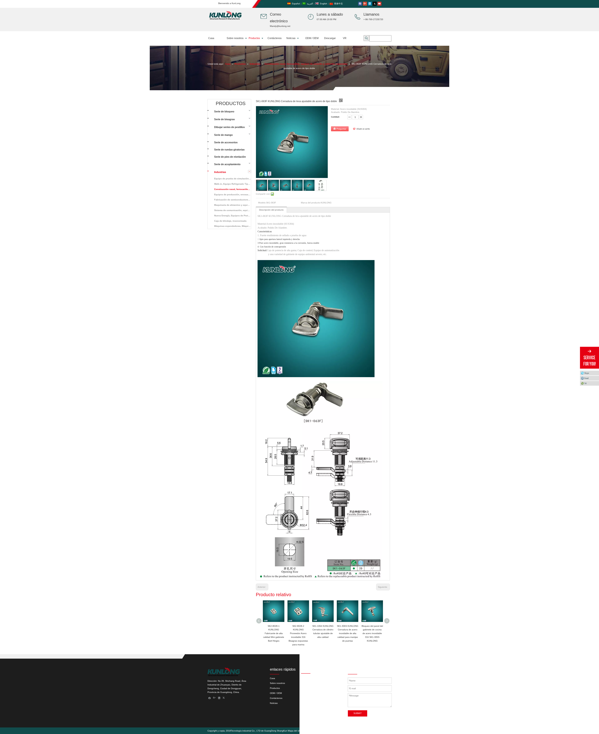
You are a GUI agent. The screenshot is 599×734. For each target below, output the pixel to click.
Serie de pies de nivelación (230, 156)
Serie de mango (223, 135)
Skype (586, 373)
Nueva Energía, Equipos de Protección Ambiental (234, 215)
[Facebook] (360, 4)
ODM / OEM (276, 693)
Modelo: (262, 202)
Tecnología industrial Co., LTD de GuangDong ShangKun (259, 730)
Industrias (220, 172)
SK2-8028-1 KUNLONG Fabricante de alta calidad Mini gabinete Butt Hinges (273, 633)
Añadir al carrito (363, 129)
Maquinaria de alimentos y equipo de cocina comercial (234, 205)
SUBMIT (357, 713)
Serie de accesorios (226, 142)
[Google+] (365, 4)
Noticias (274, 703)
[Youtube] (379, 4)
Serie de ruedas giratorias (229, 149)
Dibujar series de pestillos (229, 127)
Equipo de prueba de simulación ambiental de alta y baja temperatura (234, 178)
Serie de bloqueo (224, 111)
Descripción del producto (271, 210)
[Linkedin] (370, 4)
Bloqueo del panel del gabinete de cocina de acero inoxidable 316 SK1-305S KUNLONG (372, 633)
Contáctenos (276, 698)
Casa (272, 678)
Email (586, 378)
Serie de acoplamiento (227, 164)
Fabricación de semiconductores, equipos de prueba (234, 199)
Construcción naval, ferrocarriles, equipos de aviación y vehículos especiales (234, 189)
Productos (275, 688)
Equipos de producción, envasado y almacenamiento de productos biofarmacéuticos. (234, 194)
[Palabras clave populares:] (366, 38)
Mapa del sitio (295, 730)
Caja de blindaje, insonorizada (230, 221)
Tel (585, 383)
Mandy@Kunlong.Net (331, 704)
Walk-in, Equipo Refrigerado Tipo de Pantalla (234, 184)
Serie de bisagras (224, 119)
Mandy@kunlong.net (280, 26)
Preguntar (341, 129)
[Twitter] (375, 4)
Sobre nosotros (277, 683)
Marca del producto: (311, 202)
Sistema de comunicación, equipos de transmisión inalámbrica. (234, 210)
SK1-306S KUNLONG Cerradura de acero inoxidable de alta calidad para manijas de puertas (347, 633)
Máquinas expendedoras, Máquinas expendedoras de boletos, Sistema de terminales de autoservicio (234, 226)
